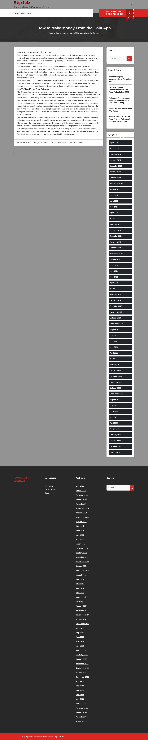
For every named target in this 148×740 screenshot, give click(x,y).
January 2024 (115, 300)
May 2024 (114, 277)
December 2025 (116, 166)
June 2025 (114, 201)
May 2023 (114, 347)
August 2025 (115, 189)
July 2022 (114, 406)
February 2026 (115, 154)
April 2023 (114, 353)
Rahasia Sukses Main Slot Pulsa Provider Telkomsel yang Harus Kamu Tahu (119, 119)
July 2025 (114, 195)
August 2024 (115, 259)
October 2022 (115, 388)
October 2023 (115, 318)
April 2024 (114, 283)
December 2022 (116, 376)
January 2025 (115, 230)
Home (51, 33)
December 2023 (116, 306)
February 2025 (115, 224)
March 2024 (114, 289)
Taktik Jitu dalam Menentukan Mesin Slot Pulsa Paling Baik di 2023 (119, 89)
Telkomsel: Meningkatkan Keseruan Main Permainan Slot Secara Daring (119, 100)
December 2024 (116, 236)
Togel (47, 493)
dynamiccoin (61, 143)
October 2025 (115, 178)
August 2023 (115, 330)
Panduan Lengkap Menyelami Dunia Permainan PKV (120, 79)
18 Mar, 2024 (25, 143)
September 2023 (116, 324)
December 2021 (116, 446)
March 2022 (114, 429)
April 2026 (114, 143)
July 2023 (114, 335)
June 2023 (114, 341)
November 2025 (116, 172)
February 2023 (115, 365)
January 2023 (115, 370)
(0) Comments (42, 143)
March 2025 (114, 219)
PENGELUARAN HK (21, 478)
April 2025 (114, 213)
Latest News (61, 33)
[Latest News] (26, 13)
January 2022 (115, 441)
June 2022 (114, 411)
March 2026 (114, 148)
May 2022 (114, 417)
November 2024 (116, 242)
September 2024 (116, 254)
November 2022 (116, 382)
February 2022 (115, 435)
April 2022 (114, 423)
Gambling (49, 486)
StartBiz (61, 737)
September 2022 (116, 394)
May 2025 (114, 207)
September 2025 (116, 184)
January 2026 (115, 160)
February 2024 (115, 295)
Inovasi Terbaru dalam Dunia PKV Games (120, 110)
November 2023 (116, 312)
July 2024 (114, 265)
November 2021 (116, 452)
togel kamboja (19, 481)
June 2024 (114, 271)
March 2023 (114, 359)
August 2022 (115, 400)
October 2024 (115, 248)
